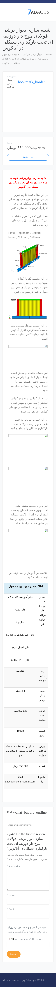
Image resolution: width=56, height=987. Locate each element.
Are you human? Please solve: (29, 939)
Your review (14, 866)
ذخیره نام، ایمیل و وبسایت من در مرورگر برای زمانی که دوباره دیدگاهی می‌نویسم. (27, 929)
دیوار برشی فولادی (32, 54)
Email (10, 909)
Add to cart (28, 157)
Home (49, 54)
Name (10, 895)
